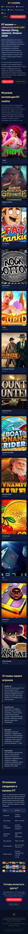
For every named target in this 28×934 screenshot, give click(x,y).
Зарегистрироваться (14, 899)
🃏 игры (3, 13)
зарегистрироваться (18, 16)
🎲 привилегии (20, 6)
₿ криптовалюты (19, 9)
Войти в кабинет (14, 904)
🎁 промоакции (10, 6)
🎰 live (3, 6)
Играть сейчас (7, 81)
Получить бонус (20, 81)
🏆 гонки (3, 9)
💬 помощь (11, 9)
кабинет (5, 16)
